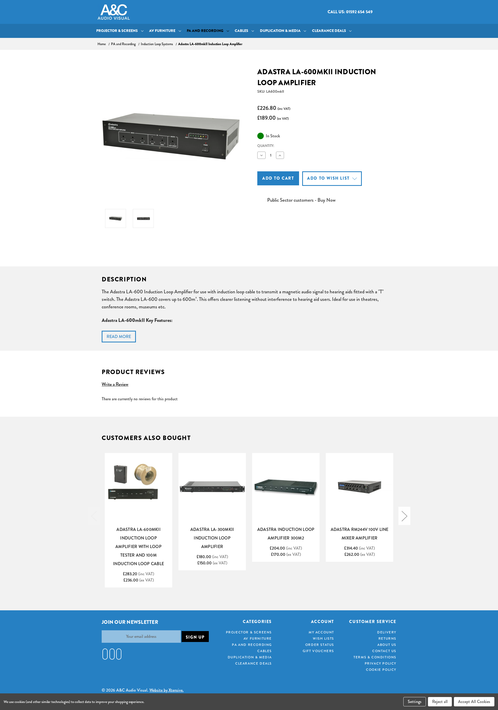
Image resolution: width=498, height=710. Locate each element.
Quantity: (265, 145)
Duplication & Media (280, 30)
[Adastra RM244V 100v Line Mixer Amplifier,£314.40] (359, 487)
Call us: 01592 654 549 (350, 12)
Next (404, 516)
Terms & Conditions (375, 657)
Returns (387, 638)
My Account (321, 632)
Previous (94, 516)
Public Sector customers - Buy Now (301, 200)
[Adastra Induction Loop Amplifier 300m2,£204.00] (286, 487)
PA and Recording (205, 30)
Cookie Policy (381, 669)
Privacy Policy (380, 663)
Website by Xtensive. (166, 690)
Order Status (319, 644)
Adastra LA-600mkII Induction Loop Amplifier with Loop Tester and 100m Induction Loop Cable (138, 546)
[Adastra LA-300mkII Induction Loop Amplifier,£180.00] (212, 487)
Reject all (440, 702)
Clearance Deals (329, 30)
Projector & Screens (117, 30)
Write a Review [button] (115, 384)
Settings (414, 702)
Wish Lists (323, 638)
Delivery (386, 632)
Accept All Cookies (474, 702)
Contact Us (384, 650)
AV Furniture (162, 30)
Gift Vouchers (318, 650)
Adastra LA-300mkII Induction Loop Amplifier (212, 538)
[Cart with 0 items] (396, 12)
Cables (241, 30)
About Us (386, 644)
